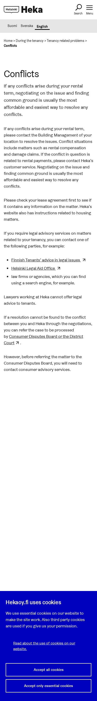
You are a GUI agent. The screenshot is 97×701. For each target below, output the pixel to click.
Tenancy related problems (65, 41)
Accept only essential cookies (48, 685)
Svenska (27, 26)
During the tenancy (30, 41)
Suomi (12, 26)
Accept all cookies (49, 669)
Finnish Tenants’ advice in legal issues (46, 260)
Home (8, 41)
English (42, 26)
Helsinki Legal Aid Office (33, 268)
